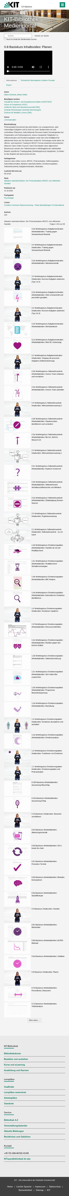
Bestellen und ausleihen (16, 1059)
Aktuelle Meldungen (14, 1131)
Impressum (40, 1186)
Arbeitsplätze (10, 1098)
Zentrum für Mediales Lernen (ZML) (18, 113)
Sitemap (39, 1190)
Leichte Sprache (23, 1186)
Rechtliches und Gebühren (17, 1137)
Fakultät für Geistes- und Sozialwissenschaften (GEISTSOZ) (28, 102)
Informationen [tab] (11, 80)
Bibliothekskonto (12, 1053)
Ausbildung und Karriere (16, 1070)
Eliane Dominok (10, 95)
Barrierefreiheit (25, 1190)
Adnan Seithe (22, 95)
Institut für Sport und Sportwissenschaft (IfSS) (22, 107)
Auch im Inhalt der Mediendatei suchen (22, 39)
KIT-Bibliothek (27, 7)
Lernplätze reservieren (15, 1092)
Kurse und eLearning (14, 1065)
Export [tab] (8, 85)
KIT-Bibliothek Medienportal (21, 22)
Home (10, 1186)
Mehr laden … (34, 1020)
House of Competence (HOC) (15, 105)
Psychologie (9, 198)
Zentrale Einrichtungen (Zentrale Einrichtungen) (22, 110)
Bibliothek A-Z (11, 1120)
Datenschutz (55, 1186)
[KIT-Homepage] (11, 4)
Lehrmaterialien (10, 120)
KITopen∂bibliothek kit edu (17, 1159)
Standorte (9, 1104)
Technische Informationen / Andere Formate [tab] (38, 80)
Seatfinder (9, 1087)
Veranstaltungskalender (15, 1126)
